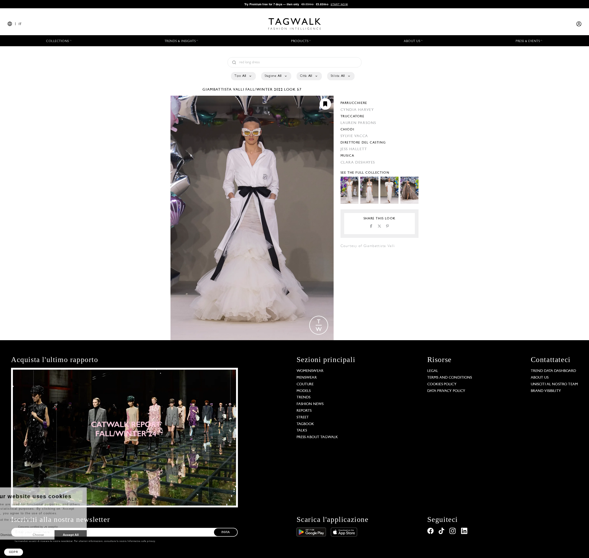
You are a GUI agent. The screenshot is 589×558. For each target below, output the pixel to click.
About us (540, 378)
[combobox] (243, 76)
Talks (302, 430)
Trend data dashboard (553, 371)
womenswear (310, 371)
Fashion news (310, 404)
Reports (304, 411)
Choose (52, 535)
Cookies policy (441, 384)
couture (305, 384)
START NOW (339, 4)
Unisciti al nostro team (554, 384)
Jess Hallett (354, 149)
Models (304, 391)
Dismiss (20, 535)
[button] (13, 552)
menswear (307, 378)
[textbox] (243, 76)
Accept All (85, 535)
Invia (225, 532)
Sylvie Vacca (354, 136)
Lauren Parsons (358, 123)
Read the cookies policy (28, 519)
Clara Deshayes (358, 162)
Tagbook (305, 424)
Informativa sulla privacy (141, 541)
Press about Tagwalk (317, 437)
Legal (432, 371)
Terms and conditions (449, 378)
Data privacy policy (446, 391)
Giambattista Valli (223, 90)
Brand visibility (546, 391)
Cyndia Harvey (357, 110)
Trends (304, 397)
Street (303, 417)
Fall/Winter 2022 (264, 90)
